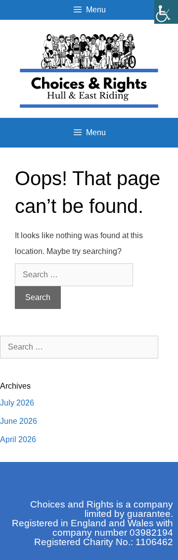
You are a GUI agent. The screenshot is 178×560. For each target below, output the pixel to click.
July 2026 (17, 403)
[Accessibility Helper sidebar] (166, 12)
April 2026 (18, 439)
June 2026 (18, 421)
